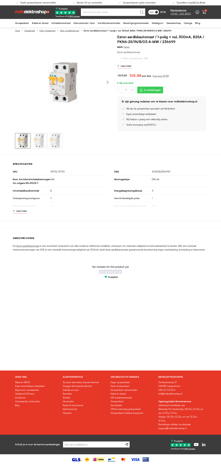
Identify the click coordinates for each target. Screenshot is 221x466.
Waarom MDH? (22, 382)
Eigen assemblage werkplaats (30, 386)
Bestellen (67, 393)
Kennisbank (116, 405)
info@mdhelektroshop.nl (170, 393)
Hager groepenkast (120, 382)
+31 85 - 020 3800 (180, 13)
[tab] (38, 377)
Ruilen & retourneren (73, 405)
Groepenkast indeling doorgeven (126, 413)
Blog (17, 405)
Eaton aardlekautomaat (69, 30)
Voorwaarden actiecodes (27, 401)
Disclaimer (20, 397)
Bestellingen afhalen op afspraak (174, 424)
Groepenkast (29, 30)
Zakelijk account (71, 390)
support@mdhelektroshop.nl (172, 428)
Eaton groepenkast (119, 386)
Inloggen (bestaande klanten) (77, 386)
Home (17, 30)
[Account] (197, 12)
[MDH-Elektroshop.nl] (32, 12)
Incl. (152, 12)
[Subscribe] (127, 444)
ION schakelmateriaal (121, 397)
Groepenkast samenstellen (124, 390)
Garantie (67, 413)
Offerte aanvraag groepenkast (125, 409)
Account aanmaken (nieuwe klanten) (81, 382)
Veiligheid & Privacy (24, 393)
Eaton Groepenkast (47, 30)
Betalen (67, 397)
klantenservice (70, 409)
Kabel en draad (118, 393)
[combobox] (113, 12)
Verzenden (68, 401)
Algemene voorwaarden (27, 390)
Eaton (126, 47)
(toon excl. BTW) (160, 76)
